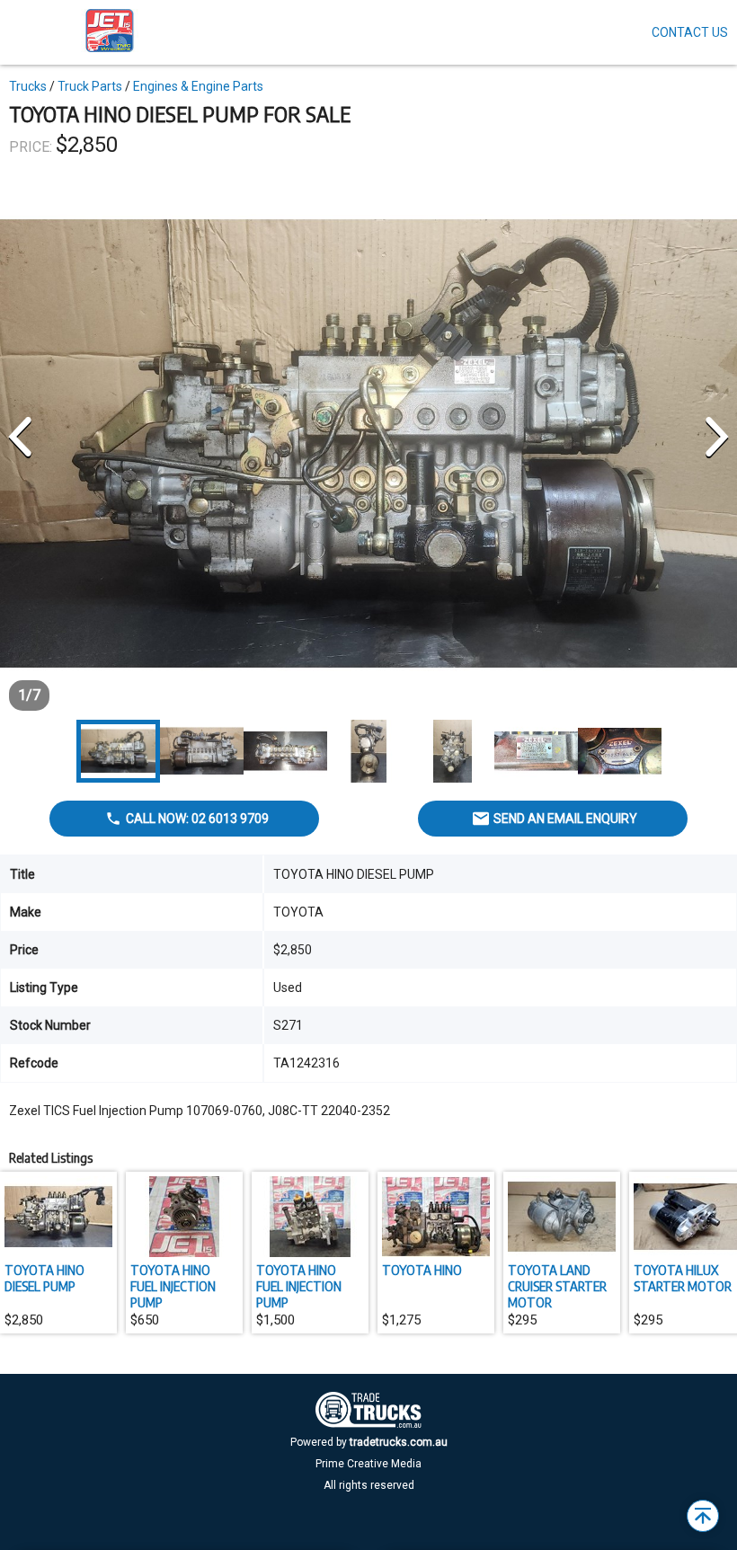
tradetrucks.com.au (399, 1442)
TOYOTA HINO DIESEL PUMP (44, 1278)
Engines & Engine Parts (198, 86)
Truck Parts (90, 86)
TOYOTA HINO (422, 1270)
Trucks (28, 86)
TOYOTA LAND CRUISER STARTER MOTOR (557, 1286)
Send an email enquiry (565, 818)
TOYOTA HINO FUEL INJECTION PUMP (173, 1286)
